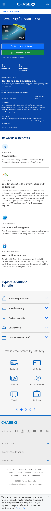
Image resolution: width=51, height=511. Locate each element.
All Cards (37, 369)
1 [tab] (21, 409)
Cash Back (14, 384)
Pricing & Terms (18, 57)
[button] (49, 496)
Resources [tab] (26, 460)
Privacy (19, 472)
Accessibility (15, 475)
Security (28, 472)
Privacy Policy (22, 508)
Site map (26, 475)
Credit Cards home (11, 11)
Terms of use (38, 472)
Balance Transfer (37, 384)
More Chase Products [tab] (26, 451)
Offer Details (6, 57)
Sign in (47, 4)
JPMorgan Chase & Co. (37, 469)
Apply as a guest (30, 52)
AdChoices (36, 475)
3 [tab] (30, 409)
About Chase (10, 469)
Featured (14, 369)
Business (37, 400)
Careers (10, 472)
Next (34, 409)
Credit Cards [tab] (26, 443)
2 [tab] (25, 409)
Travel (15, 400)
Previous (16, 409)
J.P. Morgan (22, 469)
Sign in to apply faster (28, 46)
